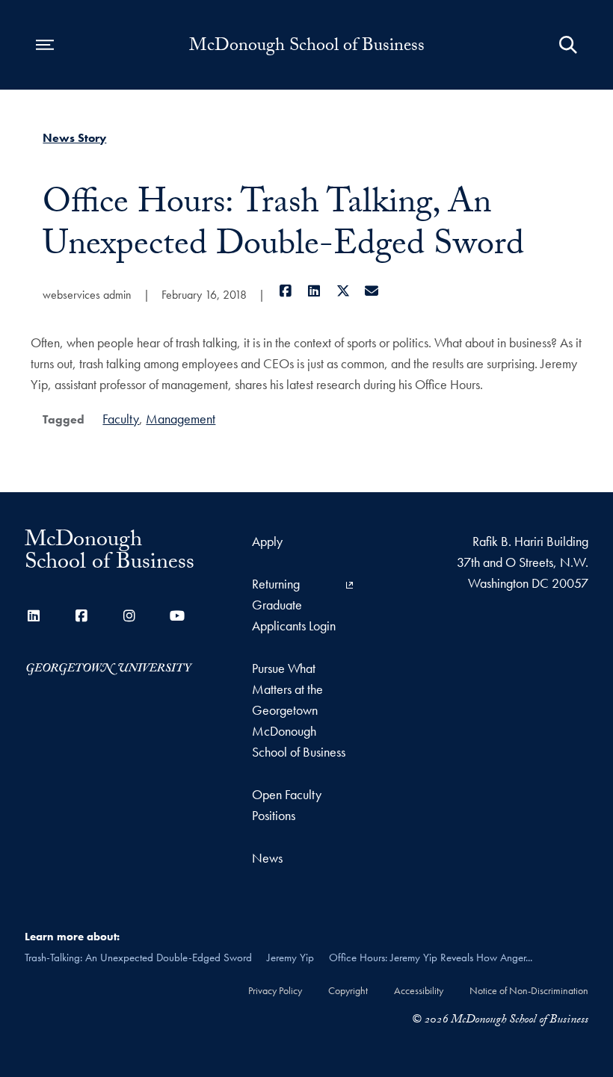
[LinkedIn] (314, 290)
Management (180, 418)
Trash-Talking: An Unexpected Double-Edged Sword (138, 957)
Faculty (120, 418)
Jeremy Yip (290, 957)
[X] (342, 290)
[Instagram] (129, 615)
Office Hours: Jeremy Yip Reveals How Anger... (430, 957)
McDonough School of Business (307, 48)
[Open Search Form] (568, 45)
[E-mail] (372, 290)
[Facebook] (285, 290)
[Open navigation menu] (45, 45)
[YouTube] (177, 615)
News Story (74, 138)
